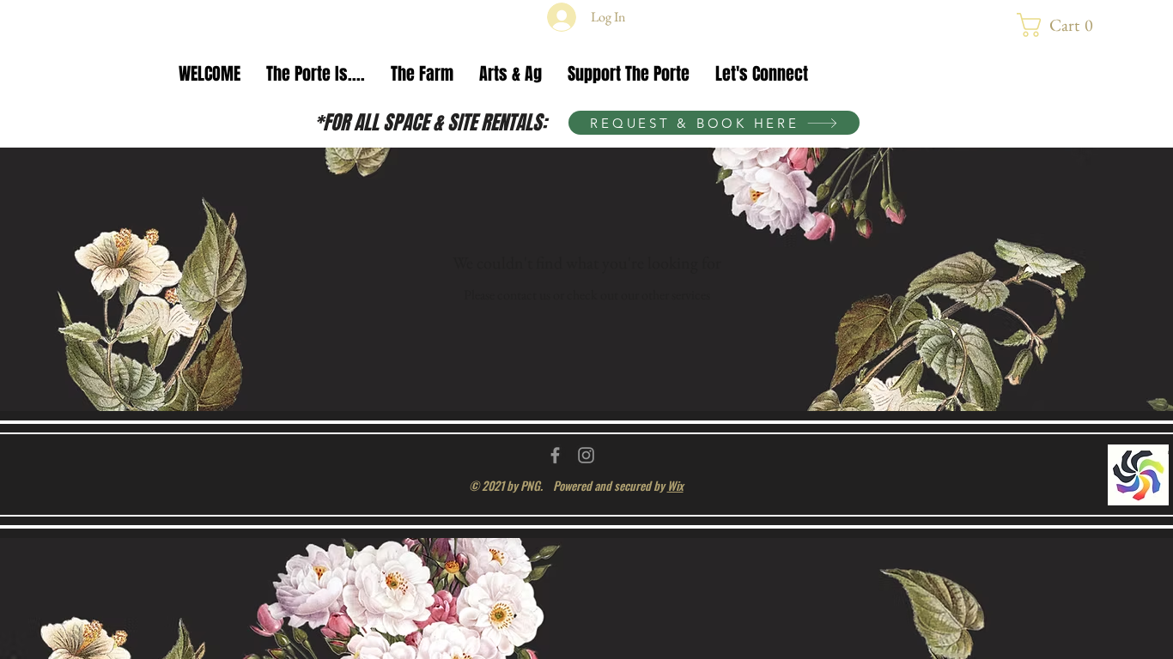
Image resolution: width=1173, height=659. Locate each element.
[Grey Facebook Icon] (555, 455)
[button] (1062, 25)
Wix (675, 485)
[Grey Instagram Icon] (586, 455)
